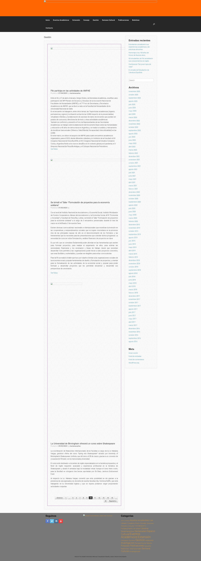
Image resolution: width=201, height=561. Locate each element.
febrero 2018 (133, 293)
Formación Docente (128, 540)
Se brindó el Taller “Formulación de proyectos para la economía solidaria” (80, 204)
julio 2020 (132, 208)
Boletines (135, 20)
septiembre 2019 (135, 234)
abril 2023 (132, 114)
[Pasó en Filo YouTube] (61, 521)
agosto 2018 (133, 273)
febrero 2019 (133, 257)
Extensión (76, 20)
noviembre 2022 (134, 124)
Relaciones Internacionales (131, 549)
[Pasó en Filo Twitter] (52, 521)
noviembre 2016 (134, 332)
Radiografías (147, 546)
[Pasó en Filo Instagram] (56, 521)
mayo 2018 (132, 283)
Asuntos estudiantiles (139, 520)
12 (99, 498)
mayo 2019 (132, 247)
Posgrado (125, 546)
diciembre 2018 (134, 260)
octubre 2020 (133, 199)
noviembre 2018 (134, 264)
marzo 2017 (133, 325)
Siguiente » (113, 501)
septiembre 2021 (135, 166)
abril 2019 (132, 251)
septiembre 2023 (135, 98)
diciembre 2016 (134, 328)
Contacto (49, 28)
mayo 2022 (132, 143)
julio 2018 (132, 277)
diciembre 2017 (134, 296)
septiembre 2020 (135, 202)
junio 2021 (132, 176)
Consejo (86, 20)
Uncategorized (134, 551)
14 (108, 498)
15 (112, 498)
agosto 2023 (133, 101)
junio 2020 (132, 212)
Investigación (127, 543)
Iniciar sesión (133, 353)
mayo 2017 (132, 319)
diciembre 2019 (134, 225)
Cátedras (145, 528)
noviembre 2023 (134, 91)
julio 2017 (132, 312)
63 (105, 501)
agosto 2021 (133, 169)
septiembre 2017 (135, 306)
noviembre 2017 (134, 299)
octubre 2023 (133, 95)
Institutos (149, 540)
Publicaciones (123, 20)
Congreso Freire (133, 523)
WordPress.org (134, 363)
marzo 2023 (133, 117)
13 (103, 498)
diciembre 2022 (134, 121)
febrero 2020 (133, 221)
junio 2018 (132, 280)
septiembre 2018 (135, 270)
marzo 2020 (133, 218)
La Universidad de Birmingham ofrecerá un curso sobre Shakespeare (83, 443)
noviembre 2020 (134, 195)
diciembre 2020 (134, 192)
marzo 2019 (133, 254)
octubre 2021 (133, 163)
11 (95, 498)
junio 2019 (132, 244)
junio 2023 (132, 108)
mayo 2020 (132, 215)
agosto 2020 (133, 205)
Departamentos (127, 531)
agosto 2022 (133, 134)
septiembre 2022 (135, 130)
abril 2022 (132, 147)
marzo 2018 (133, 290)
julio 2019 (132, 241)
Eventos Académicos (61, 20)
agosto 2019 (133, 238)
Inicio (48, 20)
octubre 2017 (133, 302)
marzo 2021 (133, 186)
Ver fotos (54, 149)
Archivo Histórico (125, 520)
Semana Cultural (108, 20)
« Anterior (59, 498)
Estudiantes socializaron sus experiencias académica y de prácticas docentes (139, 46)
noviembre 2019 (134, 228)
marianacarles (75, 93)
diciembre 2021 (134, 156)
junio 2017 (132, 315)
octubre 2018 (133, 267)
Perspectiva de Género (143, 543)
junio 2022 (132, 140)
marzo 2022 (133, 150)
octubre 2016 (133, 335)
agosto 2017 (133, 309)
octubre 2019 (133, 231)
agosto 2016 (133, 341)
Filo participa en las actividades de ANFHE (70, 90)
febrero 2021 (133, 189)
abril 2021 (132, 182)
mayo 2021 (132, 179)
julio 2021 (132, 173)
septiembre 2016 (135, 338)
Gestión (96, 20)
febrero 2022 (133, 153)
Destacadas (140, 531)
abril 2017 (132, 322)
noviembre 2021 (134, 160)
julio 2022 (132, 137)
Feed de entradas (135, 356)
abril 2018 (132, 286)
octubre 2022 (133, 127)
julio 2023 (132, 104)
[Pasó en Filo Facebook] (48, 521)
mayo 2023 (132, 111)
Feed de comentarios (136, 359)
